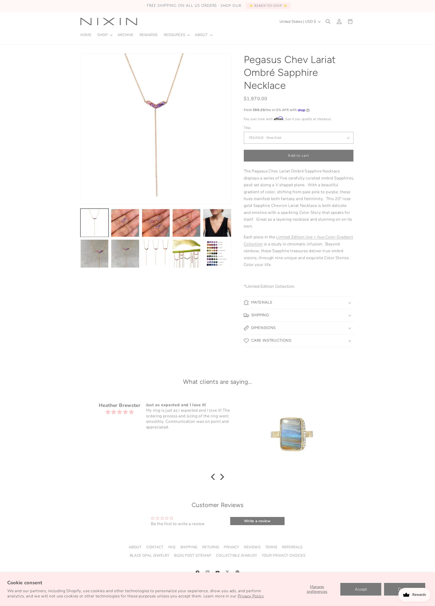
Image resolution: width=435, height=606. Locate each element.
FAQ (172, 546)
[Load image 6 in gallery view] (94, 253)
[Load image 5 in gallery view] (217, 223)
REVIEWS (252, 546)
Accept (361, 589)
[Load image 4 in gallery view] (186, 223)
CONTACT (155, 546)
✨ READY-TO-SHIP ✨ (268, 5)
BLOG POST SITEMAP (192, 555)
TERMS (271, 546)
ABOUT (135, 546)
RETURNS (210, 546)
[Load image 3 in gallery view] (156, 223)
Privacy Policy (251, 596)
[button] (104, 35)
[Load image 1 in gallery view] (94, 223)
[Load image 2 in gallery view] (125, 223)
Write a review (257, 521)
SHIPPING (189, 546)
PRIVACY (231, 546)
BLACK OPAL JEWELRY (149, 555)
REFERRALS (292, 546)
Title (247, 128)
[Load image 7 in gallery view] (125, 253)
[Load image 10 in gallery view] (217, 253)
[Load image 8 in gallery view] (156, 253)
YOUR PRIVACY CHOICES (283, 555)
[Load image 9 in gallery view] (186, 253)
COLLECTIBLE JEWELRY (236, 555)
